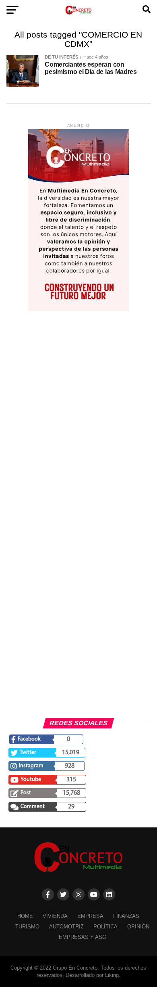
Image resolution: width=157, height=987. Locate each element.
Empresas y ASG (82, 937)
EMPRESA (90, 916)
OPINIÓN (138, 927)
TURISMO (27, 927)
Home (25, 916)
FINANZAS (126, 916)
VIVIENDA (55, 916)
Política (105, 927)
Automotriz (66, 927)
